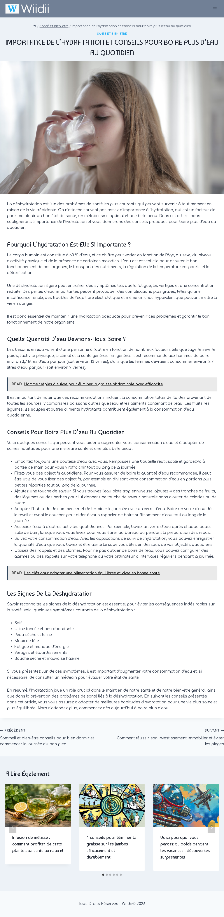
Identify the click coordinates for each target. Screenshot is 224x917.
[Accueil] (34, 26)
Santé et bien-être (112, 34)
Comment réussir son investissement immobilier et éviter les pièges (170, 737)
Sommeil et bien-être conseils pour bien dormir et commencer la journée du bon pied (47, 737)
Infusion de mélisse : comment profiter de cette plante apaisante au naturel (37, 844)
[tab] (103, 875)
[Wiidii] (27, 9)
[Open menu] (215, 8)
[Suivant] (211, 827)
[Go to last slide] (12, 827)
